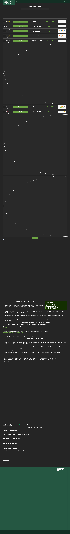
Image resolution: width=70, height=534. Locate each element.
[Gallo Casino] (8, 113)
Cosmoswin (36, 26)
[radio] (36, 454)
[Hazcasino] (8, 32)
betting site (28, 431)
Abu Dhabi (22, 358)
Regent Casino (36, 41)
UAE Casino (19, 349)
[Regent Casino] (8, 42)
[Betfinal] (8, 23)
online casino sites (29, 342)
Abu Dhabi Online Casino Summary (52, 307)
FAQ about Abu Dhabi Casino (51, 308)
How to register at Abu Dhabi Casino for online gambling (56, 305)
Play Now (20, 21)
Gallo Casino (36, 112)
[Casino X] (8, 108)
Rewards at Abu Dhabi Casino (51, 306)
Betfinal (36, 21)
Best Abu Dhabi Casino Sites (51, 303)
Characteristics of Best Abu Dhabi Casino (53, 304)
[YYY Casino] (8, 37)
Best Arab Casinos (20, 424)
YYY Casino (36, 36)
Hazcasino (36, 31)
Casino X (36, 107)
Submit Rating (6, 460)
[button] (17, 1)
